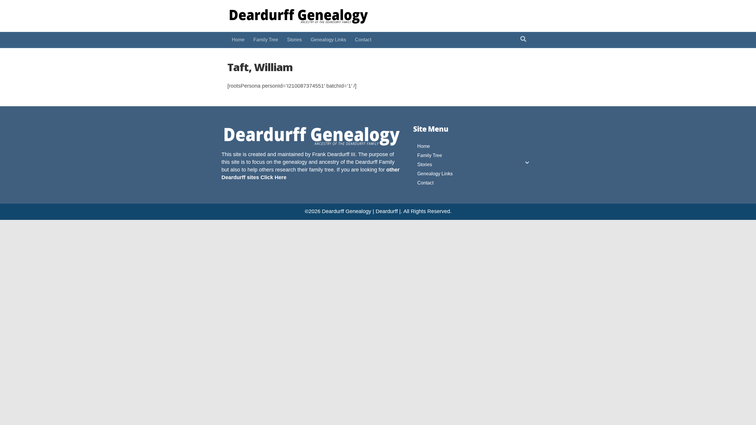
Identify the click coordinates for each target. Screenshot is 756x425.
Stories (294, 39)
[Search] (523, 39)
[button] (527, 162)
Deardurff (366, 162)
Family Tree (265, 39)
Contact (363, 39)
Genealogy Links (328, 39)
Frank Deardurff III (333, 154)
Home (238, 39)
